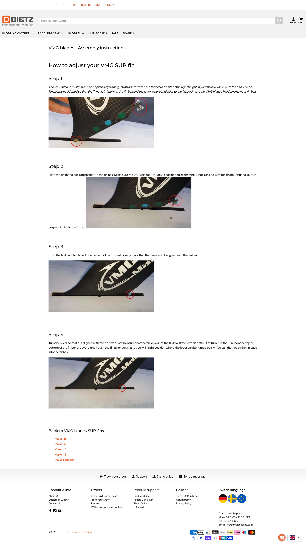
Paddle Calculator (143, 499)
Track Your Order (100, 499)
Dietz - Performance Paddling (75, 532)
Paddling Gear (49, 33)
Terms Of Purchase (187, 496)
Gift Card (139, 507)
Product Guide (142, 496)
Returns (95, 503)
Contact (111, 4)
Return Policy (183, 499)
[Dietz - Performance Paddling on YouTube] (59, 511)
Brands (128, 33)
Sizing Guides (141, 503)
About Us (54, 496)
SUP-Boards (98, 33)
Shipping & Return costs (104, 496)
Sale (115, 33)
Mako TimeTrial (65, 460)
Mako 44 (60, 454)
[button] (282, 537)
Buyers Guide (91, 4)
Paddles (74, 33)
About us (69, 4)
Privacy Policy (183, 503)
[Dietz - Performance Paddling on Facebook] (50, 511)
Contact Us (55, 503)
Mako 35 (60, 444)
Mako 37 (60, 449)
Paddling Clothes (15, 33)
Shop (54, 4)
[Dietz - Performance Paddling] (17, 20)
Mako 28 (60, 439)
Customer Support (59, 499)
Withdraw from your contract (107, 507)
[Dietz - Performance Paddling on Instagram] (54, 511)
